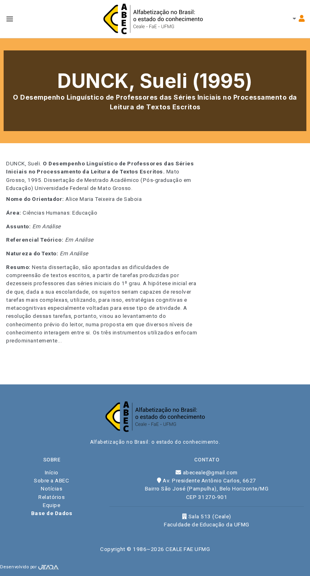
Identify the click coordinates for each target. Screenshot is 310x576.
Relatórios (51, 497)
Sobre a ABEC (51, 480)
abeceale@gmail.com (209, 472)
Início (52, 472)
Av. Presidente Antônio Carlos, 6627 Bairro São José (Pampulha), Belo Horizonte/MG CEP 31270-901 (207, 488)
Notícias (51, 488)
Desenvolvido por (19, 567)
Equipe (51, 505)
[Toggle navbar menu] (10, 19)
